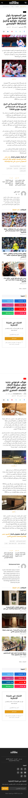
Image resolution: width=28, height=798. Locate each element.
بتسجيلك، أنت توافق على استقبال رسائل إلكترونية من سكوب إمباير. (13, 343)
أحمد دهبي (21, 27)
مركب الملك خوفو (12, 543)
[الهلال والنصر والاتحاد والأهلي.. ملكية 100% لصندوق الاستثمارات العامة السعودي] (14, 244)
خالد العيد (16, 168)
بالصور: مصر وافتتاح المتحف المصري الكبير (14, 535)
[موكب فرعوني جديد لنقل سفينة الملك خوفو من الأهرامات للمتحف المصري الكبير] (14, 409)
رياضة (25, 12)
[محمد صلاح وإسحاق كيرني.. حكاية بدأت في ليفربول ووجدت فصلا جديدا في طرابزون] (14, 269)
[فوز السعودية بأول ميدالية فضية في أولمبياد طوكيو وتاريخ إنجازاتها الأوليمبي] (14, 41)
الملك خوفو (12, 541)
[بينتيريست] (12, 31)
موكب (6, 543)
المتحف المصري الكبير (20, 541)
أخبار (25, 378)
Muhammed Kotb (17, 394)
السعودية (23, 166)
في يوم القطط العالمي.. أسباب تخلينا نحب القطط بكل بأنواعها (8, 182)
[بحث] (2, 2)
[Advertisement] (14, 360)
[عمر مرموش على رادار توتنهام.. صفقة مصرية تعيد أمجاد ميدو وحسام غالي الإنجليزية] (14, 220)
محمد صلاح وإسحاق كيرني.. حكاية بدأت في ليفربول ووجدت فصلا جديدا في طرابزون (15, 280)
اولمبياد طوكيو (22, 168)
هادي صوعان (22, 171)
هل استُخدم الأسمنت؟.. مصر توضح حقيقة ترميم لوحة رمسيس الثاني (14, 631)
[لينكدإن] (8, 31)
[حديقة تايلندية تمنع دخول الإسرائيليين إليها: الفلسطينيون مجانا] (14, 644)
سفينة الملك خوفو (21, 543)
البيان (13, 79)
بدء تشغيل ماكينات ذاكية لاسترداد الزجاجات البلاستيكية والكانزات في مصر (14, 608)
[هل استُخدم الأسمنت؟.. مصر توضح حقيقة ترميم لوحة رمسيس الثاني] (14, 621)
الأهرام (13, 512)
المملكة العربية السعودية (15, 166)
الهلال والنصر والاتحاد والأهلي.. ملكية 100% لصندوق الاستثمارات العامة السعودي (15, 255)
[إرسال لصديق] (4, 31)
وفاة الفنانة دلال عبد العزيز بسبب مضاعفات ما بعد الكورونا (20, 554)
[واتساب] (20, 31)
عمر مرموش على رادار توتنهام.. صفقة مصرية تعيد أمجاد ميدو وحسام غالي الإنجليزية (15, 230)
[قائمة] (26, 2)
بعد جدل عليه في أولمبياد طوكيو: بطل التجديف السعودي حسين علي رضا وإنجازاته (14, 159)
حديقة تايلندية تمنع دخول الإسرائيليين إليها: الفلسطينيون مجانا (14, 654)
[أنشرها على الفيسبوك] (24, 31)
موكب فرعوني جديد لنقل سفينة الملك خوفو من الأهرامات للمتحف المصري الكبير (20, 182)
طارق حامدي (9, 168)
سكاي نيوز (13, 466)
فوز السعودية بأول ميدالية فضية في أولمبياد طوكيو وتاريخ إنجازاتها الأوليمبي (8, 555)
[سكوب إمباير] (14, 2)
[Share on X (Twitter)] (16, 31)
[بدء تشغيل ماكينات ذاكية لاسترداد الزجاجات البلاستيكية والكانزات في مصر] (14, 598)
